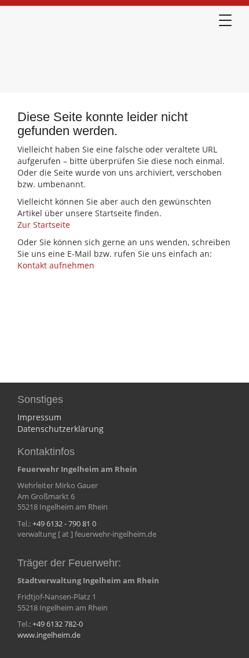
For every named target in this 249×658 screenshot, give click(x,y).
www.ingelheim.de (48, 635)
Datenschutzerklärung (60, 428)
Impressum (39, 417)
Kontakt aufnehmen (55, 265)
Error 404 (75, 51)
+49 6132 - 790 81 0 (64, 523)
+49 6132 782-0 (57, 624)
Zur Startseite (43, 224)
